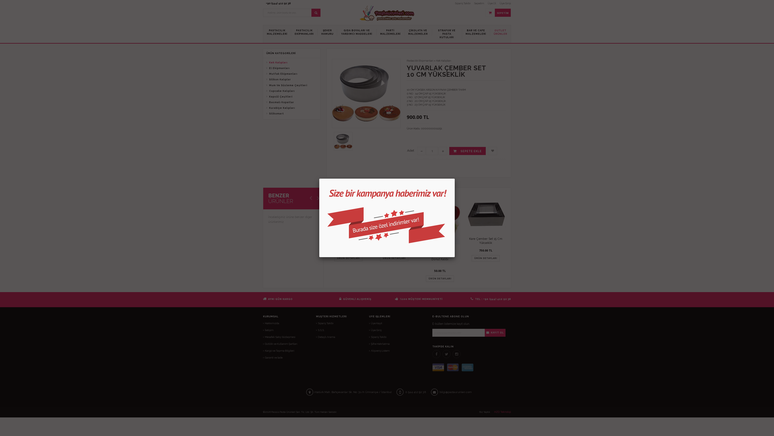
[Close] (454, 178)
